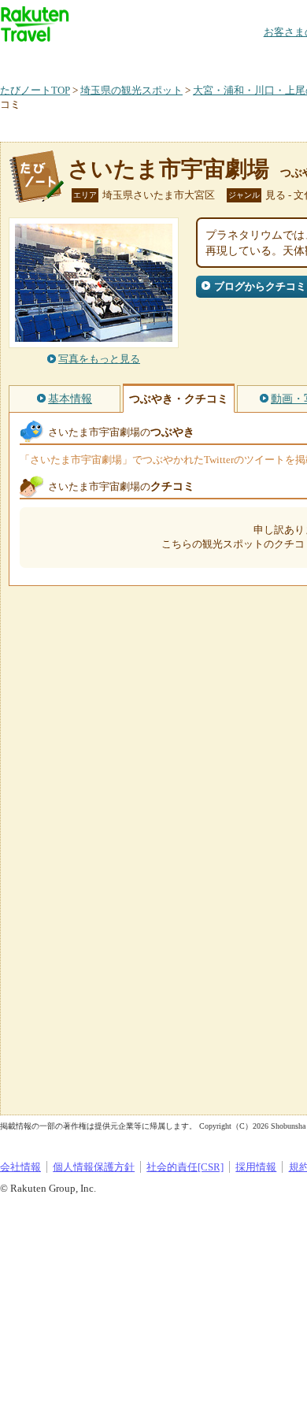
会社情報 (20, 1167)
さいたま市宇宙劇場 (168, 169)
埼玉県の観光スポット (131, 90)
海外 (119, 58)
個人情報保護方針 (94, 1167)
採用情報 (255, 1167)
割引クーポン (248, 58)
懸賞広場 (184, 58)
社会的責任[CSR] (185, 1167)
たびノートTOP (35, 90)
